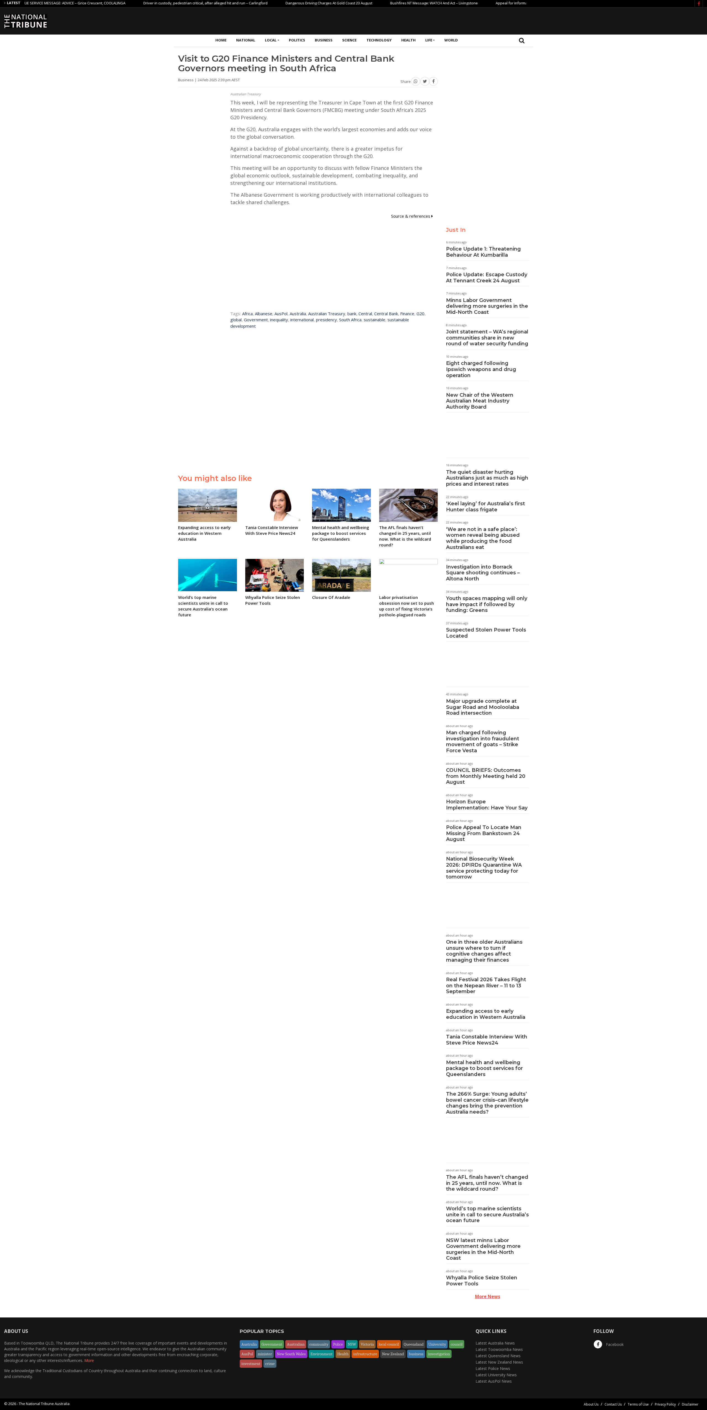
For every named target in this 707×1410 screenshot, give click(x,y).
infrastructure (365, 1353)
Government (256, 319)
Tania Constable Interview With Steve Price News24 (486, 1040)
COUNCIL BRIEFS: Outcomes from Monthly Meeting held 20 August (485, 776)
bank (351, 313)
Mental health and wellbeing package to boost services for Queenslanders (484, 1068)
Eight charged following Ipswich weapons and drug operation (481, 369)
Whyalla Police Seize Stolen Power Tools (481, 1281)
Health (408, 40)
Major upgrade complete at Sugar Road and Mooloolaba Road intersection (482, 707)
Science (349, 40)
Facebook (614, 1344)
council (457, 1344)
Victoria (367, 1344)
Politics (297, 40)
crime (270, 1363)
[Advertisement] (602, 20)
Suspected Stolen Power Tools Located (486, 633)
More (89, 1360)
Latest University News (496, 1374)
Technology (379, 40)
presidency (326, 319)
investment (250, 1363)
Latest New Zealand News (499, 1362)
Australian (296, 1344)
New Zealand (393, 1353)
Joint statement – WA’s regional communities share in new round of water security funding (487, 338)
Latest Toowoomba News (499, 1349)
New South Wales (291, 1353)
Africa (247, 313)
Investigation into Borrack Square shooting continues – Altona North (483, 573)
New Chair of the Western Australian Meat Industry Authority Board (479, 401)
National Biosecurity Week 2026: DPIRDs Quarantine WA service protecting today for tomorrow (484, 868)
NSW (352, 1344)
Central (365, 313)
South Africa (350, 319)
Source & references (411, 216)
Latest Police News (493, 1368)
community (318, 1344)
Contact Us (613, 1404)
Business (324, 40)
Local (270, 40)
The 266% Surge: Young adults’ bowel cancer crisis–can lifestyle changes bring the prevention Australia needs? (487, 1103)
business (416, 1353)
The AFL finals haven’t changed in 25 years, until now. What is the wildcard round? (487, 1183)
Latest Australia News (495, 1343)
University (437, 1344)
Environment (321, 1353)
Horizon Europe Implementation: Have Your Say (486, 805)
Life (428, 40)
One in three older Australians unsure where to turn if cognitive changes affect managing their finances (484, 951)
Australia (298, 313)
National (245, 40)
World (451, 40)
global (236, 319)
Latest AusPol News (494, 1381)
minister (265, 1353)
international (302, 319)
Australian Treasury (326, 313)
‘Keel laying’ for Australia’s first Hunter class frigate (485, 507)
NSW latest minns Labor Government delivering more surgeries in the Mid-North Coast (483, 1249)
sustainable (374, 319)
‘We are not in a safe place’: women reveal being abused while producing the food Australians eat (483, 538)
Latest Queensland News (498, 1355)
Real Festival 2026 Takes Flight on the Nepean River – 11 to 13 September (486, 986)
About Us (591, 1404)
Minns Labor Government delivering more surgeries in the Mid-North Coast (487, 306)
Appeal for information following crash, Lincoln (499, 3)
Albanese (263, 313)
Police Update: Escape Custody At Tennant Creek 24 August (486, 278)
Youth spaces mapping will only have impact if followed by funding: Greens (486, 604)
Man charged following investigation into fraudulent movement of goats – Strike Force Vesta (482, 742)
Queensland (414, 1344)
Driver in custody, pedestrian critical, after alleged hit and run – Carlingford (170, 3)
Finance (407, 313)
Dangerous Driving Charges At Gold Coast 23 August (293, 3)
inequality (279, 319)
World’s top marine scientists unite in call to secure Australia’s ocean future (487, 1215)
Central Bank (386, 313)
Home (220, 40)
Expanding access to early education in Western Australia (485, 1014)
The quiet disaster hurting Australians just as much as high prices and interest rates (487, 478)
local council (389, 1344)
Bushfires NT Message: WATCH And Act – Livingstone (399, 3)
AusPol (281, 313)
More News (487, 1296)
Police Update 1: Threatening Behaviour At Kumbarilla (483, 252)
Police (338, 1344)
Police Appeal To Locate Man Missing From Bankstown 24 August (483, 833)
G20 (420, 313)
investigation (439, 1353)
